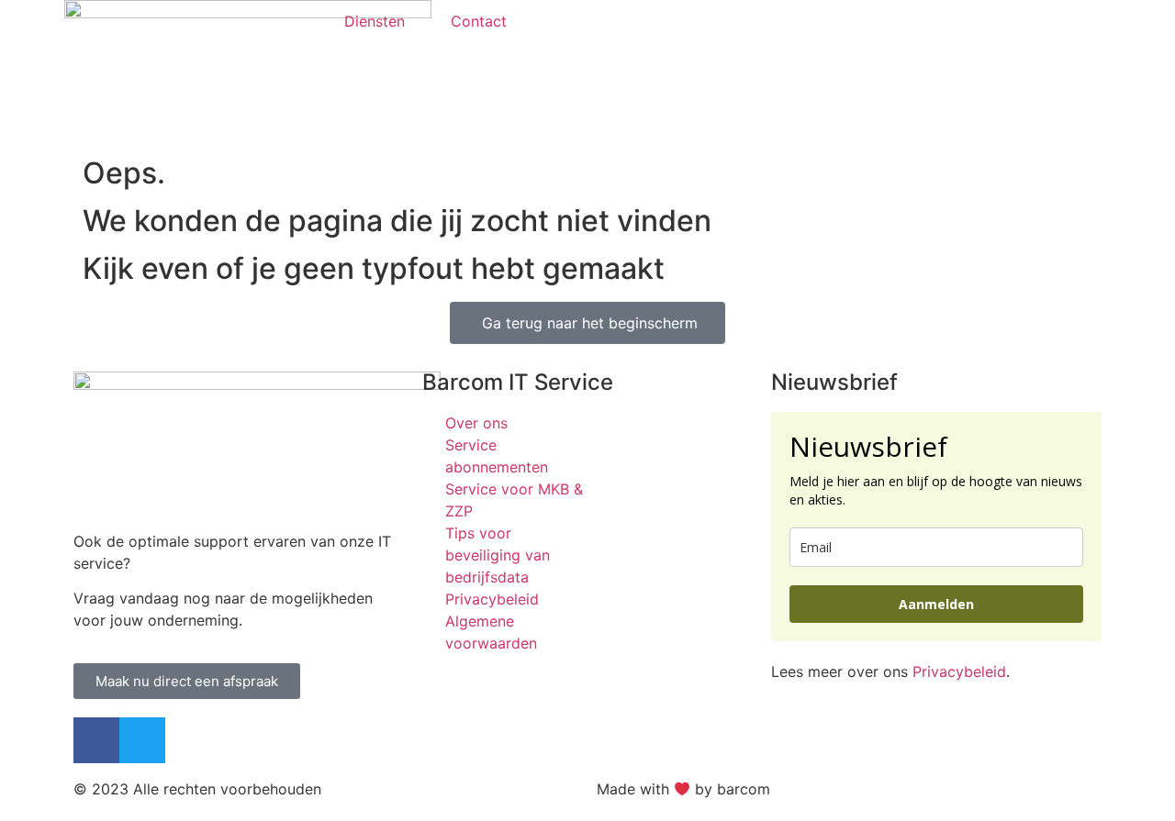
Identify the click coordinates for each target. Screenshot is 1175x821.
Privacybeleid (959, 671)
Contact (479, 21)
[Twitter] (142, 740)
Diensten (374, 21)
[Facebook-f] (96, 740)
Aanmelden (936, 604)
